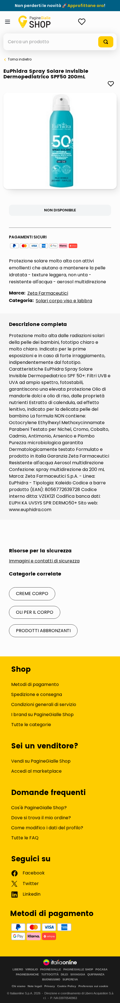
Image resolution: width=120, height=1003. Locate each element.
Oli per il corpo (34, 612)
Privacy (49, 986)
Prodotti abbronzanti (43, 630)
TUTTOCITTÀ (50, 974)
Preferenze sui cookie (93, 986)
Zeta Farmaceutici (47, 293)
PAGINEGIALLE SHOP (78, 969)
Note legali (35, 986)
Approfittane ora (86, 5)
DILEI (64, 974)
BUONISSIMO (51, 979)
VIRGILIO (31, 969)
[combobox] (60, 41)
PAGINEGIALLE (50, 969)
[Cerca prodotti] (105, 41)
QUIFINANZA (95, 974)
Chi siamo (18, 986)
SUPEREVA (70, 979)
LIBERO (18, 969)
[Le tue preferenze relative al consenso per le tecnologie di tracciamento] (110, 993)
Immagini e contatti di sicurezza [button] (44, 561)
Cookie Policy (66, 986)
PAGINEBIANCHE (27, 974)
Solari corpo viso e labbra (64, 301)
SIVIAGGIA (77, 974)
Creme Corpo (32, 593)
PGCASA (101, 969)
